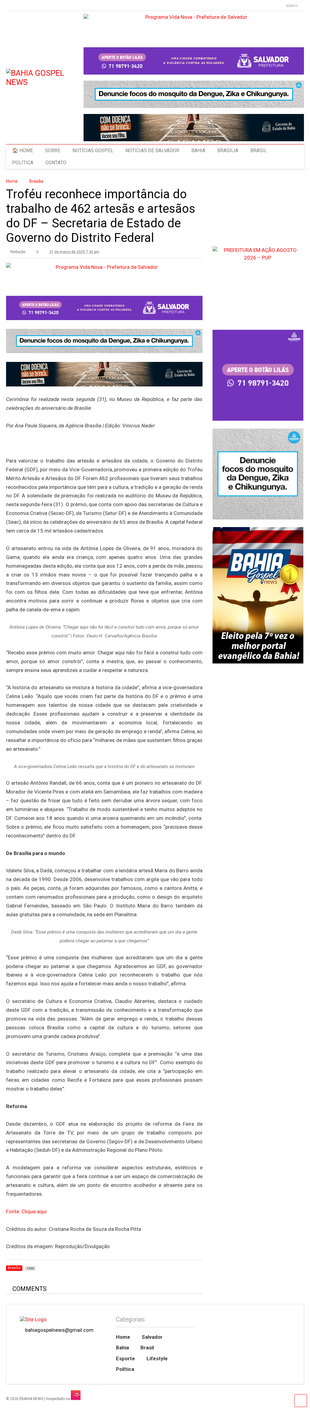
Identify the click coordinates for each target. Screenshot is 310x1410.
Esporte (125, 1358)
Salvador (152, 1337)
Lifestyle (157, 1358)
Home (123, 1337)
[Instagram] (27, 6)
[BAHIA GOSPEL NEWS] (45, 82)
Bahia (122, 1348)
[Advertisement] (258, 895)
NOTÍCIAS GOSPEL (92, 150)
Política (125, 1369)
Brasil (147, 1348)
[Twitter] (17, 6)
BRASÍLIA (227, 150)
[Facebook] (36, 6)
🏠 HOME (22, 150)
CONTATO (55, 162)
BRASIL (258, 150)
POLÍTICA (22, 162)
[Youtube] (8, 6)
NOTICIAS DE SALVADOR (152, 150)
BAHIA (198, 150)
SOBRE (52, 150)
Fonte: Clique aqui (26, 1211)
